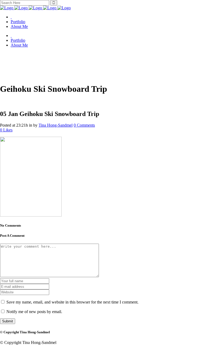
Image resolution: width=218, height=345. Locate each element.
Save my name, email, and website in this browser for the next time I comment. (72, 302)
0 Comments (84, 125)
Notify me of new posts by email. (34, 311)
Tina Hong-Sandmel (56, 125)
